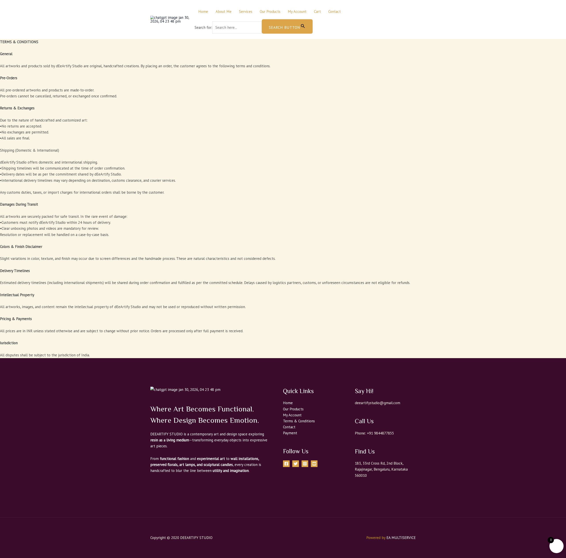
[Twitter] (295, 463)
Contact (334, 11)
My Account (297, 11)
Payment (290, 433)
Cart (317, 11)
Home (203, 11)
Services (245, 11)
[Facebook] (286, 463)
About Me (223, 11)
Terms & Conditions (299, 421)
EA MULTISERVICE (401, 537)
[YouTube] (314, 463)
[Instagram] (305, 463)
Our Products (270, 11)
